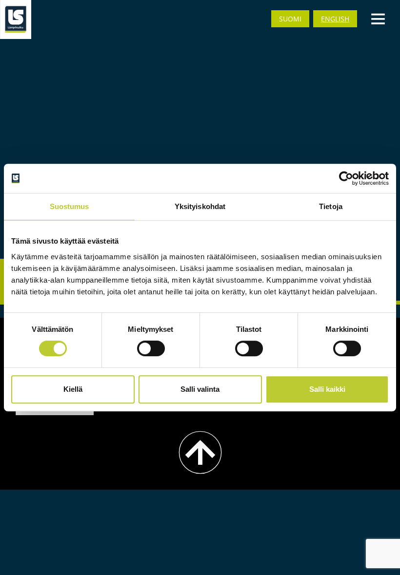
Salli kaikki (327, 389)
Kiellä (72, 389)
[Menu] (378, 18)
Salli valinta (200, 389)
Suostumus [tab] (69, 206)
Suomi (290, 18)
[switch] (151, 348)
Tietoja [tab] (330, 206)
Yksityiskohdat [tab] (200, 206)
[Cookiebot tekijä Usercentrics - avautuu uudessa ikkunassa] (346, 178)
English (335, 18)
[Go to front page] (15, 19)
